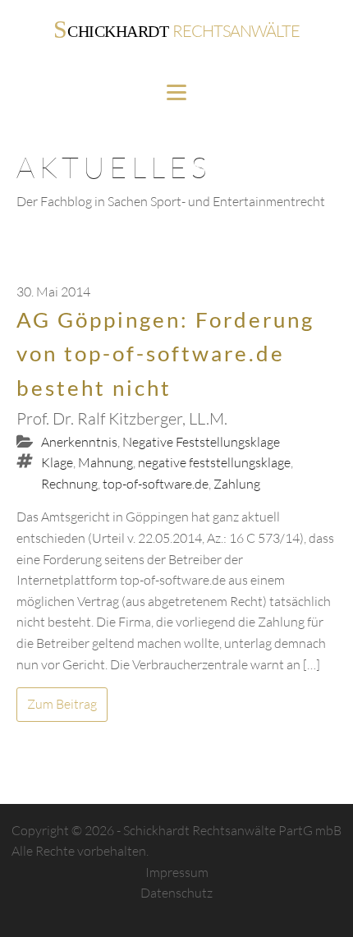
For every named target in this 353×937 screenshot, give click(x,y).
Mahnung (105, 462)
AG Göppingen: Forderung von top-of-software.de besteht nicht (165, 353)
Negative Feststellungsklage (201, 442)
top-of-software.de (156, 483)
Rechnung (69, 483)
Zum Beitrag (62, 704)
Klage (57, 462)
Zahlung (236, 483)
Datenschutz (176, 892)
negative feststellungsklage (214, 462)
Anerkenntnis (79, 442)
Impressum (177, 872)
